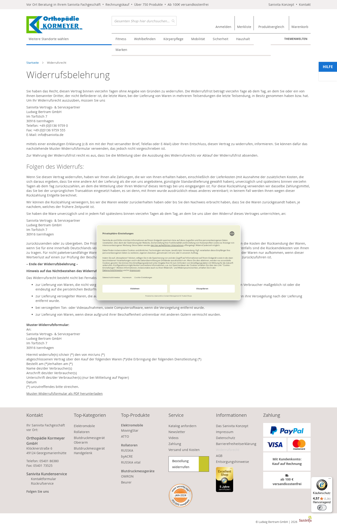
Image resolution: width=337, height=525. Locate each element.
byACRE (127, 456)
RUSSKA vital (131, 462)
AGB (219, 455)
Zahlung (174, 444)
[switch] (321, 507)
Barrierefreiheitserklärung (236, 444)
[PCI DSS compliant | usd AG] (180, 496)
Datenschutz (225, 438)
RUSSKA (127, 450)
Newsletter (176, 432)
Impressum (224, 432)
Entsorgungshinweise (232, 461)
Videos (173, 438)
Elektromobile (84, 426)
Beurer (126, 482)
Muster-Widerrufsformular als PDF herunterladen (64, 393)
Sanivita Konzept (281, 4)
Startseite (32, 62)
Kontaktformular (43, 479)
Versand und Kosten (184, 450)
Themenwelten (295, 39)
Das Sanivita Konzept (232, 426)
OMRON (127, 476)
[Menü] (329, 479)
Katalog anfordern (182, 426)
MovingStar (129, 430)
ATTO (125, 436)
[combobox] (144, 21)
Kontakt (305, 4)
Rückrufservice (42, 483)
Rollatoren (82, 432)
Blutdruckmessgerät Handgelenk (89, 450)
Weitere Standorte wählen (49, 39)
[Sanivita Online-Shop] (69, 24)
